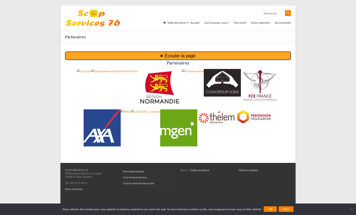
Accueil (195, 22)
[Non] (351, 209)
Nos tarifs (240, 22)
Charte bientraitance (135, 177)
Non (286, 209)
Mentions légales (248, 170)
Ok (270, 209)
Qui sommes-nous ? (216, 22)
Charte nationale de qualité (138, 183)
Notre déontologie (133, 171)
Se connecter (283, 22)
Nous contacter (74, 189)
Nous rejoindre (260, 22)
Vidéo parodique (199, 170)
